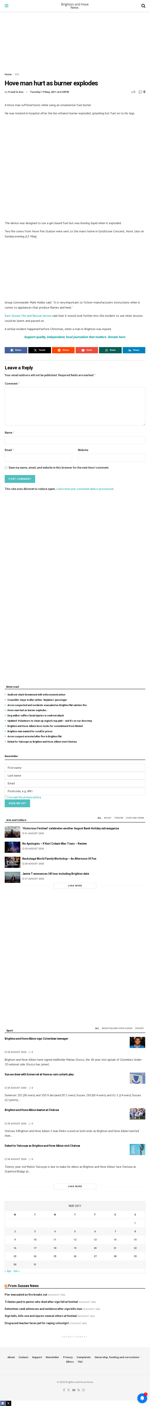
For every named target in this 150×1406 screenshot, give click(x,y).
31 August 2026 (34, 833)
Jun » (16, 1271)
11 (55, 1239)
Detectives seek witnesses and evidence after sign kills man (43, 1308)
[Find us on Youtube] (73, 1390)
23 (14, 1256)
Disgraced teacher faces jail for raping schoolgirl (37, 1323)
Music (107, 818)
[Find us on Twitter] (68, 1390)
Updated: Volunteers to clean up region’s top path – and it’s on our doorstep (49, 721)
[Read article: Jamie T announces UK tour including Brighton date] (12, 877)
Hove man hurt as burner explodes (26, 710)
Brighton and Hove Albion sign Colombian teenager (36, 1038)
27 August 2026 (34, 878)
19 (75, 1248)
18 (55, 1248)
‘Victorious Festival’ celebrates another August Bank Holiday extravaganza (70, 828)
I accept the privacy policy (24, 797)
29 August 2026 (34, 848)
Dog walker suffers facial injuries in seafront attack (35, 715)
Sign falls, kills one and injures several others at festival (41, 1315)
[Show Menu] (6, 6)
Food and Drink (135, 818)
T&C (80, 1361)
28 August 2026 (34, 863)
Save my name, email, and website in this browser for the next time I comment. (59, 467)
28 (115, 1256)
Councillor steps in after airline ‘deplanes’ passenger (37, 700)
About (11, 1357)
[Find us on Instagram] (83, 1390)
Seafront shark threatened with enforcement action (36, 694)
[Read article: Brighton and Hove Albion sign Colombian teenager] (137, 1042)
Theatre (118, 818)
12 (75, 1239)
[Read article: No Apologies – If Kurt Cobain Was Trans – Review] (12, 847)
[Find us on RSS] (79, 1390)
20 (95, 1248)
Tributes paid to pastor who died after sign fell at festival (41, 1301)
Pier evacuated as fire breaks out (26, 1294)
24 (35, 1256)
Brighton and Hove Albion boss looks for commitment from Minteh (45, 726)
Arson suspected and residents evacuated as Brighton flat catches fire (47, 705)
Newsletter (52, 1357)
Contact (23, 1357)
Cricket (139, 1028)
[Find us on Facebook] (64, 1390)
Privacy (68, 1357)
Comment (12, 383)
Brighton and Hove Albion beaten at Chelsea (32, 1110)
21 (115, 1248)
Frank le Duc (16, 91)
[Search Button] (143, 6)
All (99, 818)
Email (9, 450)
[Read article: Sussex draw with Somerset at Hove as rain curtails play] (137, 1078)
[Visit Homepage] (75, 6)
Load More (75, 885)
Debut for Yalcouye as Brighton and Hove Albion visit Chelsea (42, 741)
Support (37, 1357)
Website (83, 450)
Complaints (84, 1357)
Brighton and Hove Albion (117, 1028)
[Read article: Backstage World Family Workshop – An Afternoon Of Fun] (12, 862)
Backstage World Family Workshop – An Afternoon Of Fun (59, 858)
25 (55, 1256)
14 (115, 1239)
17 (35, 1248)
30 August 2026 (16, 1052)
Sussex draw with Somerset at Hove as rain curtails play (39, 1074)
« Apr (8, 1271)
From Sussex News (23, 1286)
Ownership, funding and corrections (117, 1357)
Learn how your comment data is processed (84, 488)
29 (135, 1256)
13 (95, 1239)
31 (35, 1264)
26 (75, 1256)
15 (135, 1239)
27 (95, 1256)
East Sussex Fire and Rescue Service (28, 316)
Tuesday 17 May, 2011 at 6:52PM (49, 91)
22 (135, 1248)
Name (10, 432)
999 (17, 74)
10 (35, 1239)
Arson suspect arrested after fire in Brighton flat (34, 736)
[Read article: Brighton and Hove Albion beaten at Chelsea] (137, 1113)
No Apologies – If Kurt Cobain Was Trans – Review (54, 843)
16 (14, 1248)
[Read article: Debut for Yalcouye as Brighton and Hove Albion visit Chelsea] (137, 1149)
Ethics (70, 1361)
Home (8, 74)
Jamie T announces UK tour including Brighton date (55, 873)
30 (14, 1264)
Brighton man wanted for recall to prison (29, 731)
